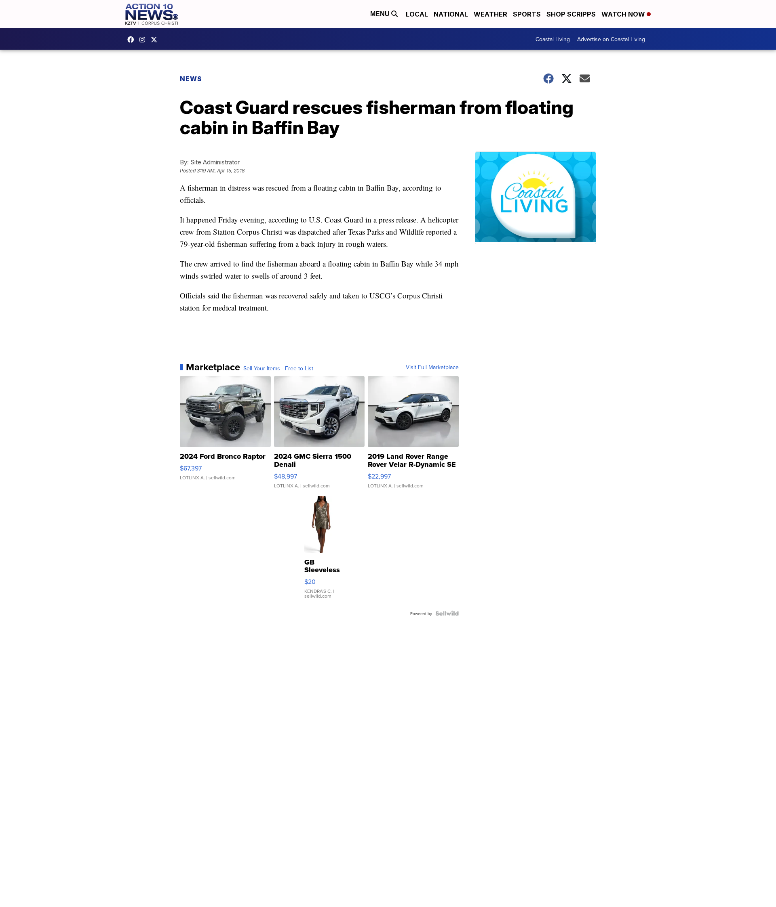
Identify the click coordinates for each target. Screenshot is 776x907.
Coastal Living (553, 39)
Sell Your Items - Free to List (278, 368)
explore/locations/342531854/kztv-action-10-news (144, 39)
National (451, 14)
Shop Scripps (571, 14)
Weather (490, 14)
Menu (380, 13)
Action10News (156, 39)
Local (417, 14)
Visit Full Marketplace (432, 367)
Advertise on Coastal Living (611, 39)
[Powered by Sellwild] (447, 613)
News (191, 79)
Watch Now (624, 14)
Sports (527, 14)
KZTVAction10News (132, 39)
